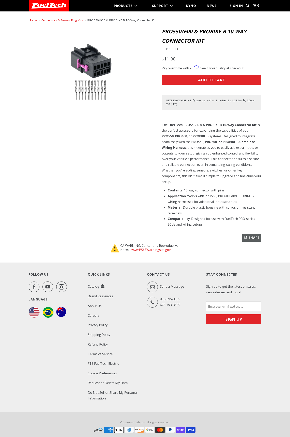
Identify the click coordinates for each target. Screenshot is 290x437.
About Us (95, 306)
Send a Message (171, 286)
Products (124, 6)
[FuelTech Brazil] (48, 316)
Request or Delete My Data (108, 383)
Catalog (94, 286)
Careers (93, 315)
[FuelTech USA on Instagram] (62, 286)
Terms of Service (100, 354)
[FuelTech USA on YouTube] (48, 286)
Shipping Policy (99, 334)
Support (161, 6)
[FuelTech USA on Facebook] (35, 286)
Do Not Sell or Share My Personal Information (113, 395)
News (211, 6)
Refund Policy (98, 344)
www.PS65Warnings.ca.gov (151, 250)
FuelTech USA (137, 422)
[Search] (248, 5)
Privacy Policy (98, 325)
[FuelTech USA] (49, 5)
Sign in (236, 6)
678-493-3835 (170, 305)
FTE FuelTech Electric (103, 363)
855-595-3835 (170, 299)
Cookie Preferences (102, 373)
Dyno (191, 6)
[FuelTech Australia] (61, 316)
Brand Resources (100, 296)
